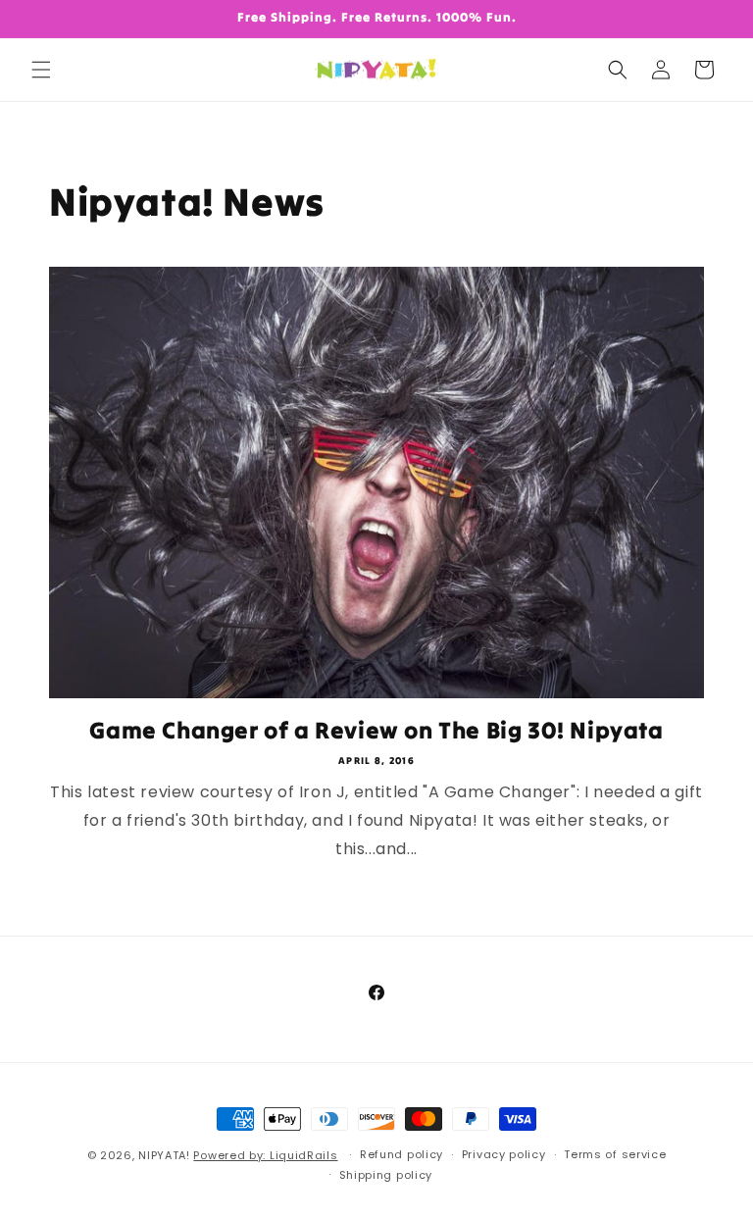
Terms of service (615, 1154)
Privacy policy (504, 1154)
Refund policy (401, 1154)
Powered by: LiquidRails (265, 1155)
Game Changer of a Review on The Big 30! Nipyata (376, 730)
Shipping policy (386, 1175)
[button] (41, 69)
